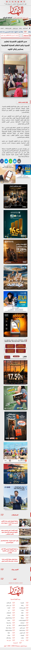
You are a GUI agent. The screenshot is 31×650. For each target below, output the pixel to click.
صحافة (22, 618)
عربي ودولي (15, 28)
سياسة (8, 620)
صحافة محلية (8, 628)
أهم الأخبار (25, 28)
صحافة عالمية (22, 630)
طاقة (9, 633)
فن (8, 610)
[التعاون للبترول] (15, 324)
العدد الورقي (22, 633)
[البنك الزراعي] (23, 171)
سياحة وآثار (9, 638)
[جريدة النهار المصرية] (15, 22)
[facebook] (24, 1)
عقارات (22, 638)
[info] (10, 1)
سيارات (8, 635)
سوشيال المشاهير (22, 625)
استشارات (22, 623)
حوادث (22, 610)
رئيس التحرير (22, 628)
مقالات (22, 615)
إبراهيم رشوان (22, 102)
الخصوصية (15, 643)
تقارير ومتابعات (8, 28)
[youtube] (18, 1)
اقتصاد (1, 28)
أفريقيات (22, 635)
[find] (12, 1)
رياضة (20, 28)
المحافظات (25, 35)
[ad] (15, 196)
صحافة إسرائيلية (8, 630)
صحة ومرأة (9, 623)
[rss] (15, 1)
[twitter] (21, 1)
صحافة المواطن (8, 618)
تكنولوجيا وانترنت (22, 620)
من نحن (22, 640)
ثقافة (22, 613)
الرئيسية (22, 603)
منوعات (8, 615)
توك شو (9, 625)
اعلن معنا (9, 640)
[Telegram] (15, 161)
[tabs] (7, 1)
